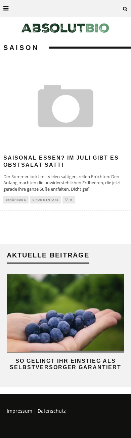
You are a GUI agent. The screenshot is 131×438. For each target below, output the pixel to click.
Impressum (19, 411)
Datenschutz (52, 411)
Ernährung (16, 199)
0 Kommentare (45, 199)
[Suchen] (125, 8)
